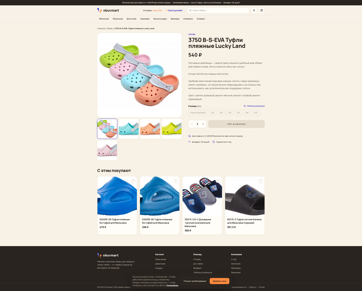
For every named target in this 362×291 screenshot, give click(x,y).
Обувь (110, 28)
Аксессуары (160, 18)
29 (255, 112)
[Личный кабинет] (254, 10)
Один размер (197, 112)
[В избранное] (132, 180)
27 (238, 112)
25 (221, 112)
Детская (131, 18)
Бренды (175, 18)
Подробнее (172, 285)
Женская (104, 18)
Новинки (188, 18)
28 (247, 112)
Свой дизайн (175, 10)
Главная (101, 28)
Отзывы (152, 10)
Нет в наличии (236, 123)
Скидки (201, 18)
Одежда (144, 18)
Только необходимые (194, 281)
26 (229, 112)
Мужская (118, 18)
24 (212, 112)
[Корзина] (261, 10)
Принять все (219, 281)
